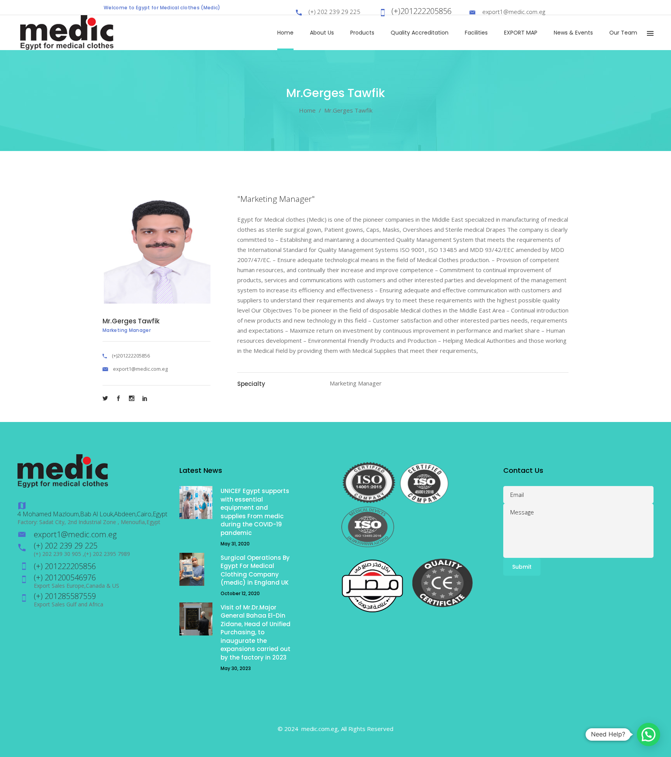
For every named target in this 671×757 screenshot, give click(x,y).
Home (307, 110)
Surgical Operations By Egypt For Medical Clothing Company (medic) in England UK (255, 570)
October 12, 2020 (240, 593)
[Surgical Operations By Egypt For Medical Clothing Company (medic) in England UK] (195, 569)
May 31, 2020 (235, 543)
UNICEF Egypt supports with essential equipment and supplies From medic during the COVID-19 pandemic (255, 512)
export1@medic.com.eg (140, 368)
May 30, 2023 (236, 668)
